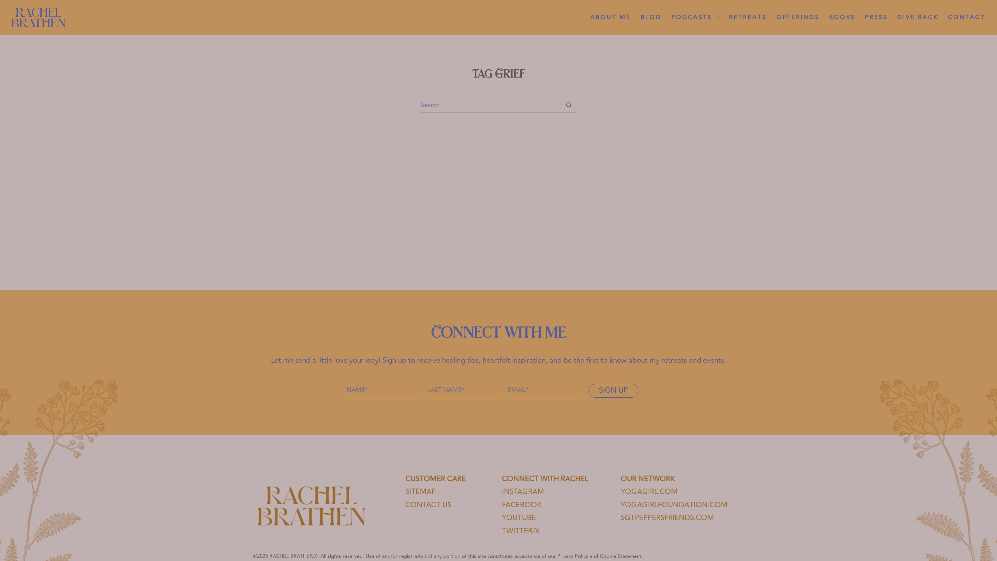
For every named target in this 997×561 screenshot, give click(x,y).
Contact (966, 17)
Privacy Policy (572, 556)
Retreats (748, 17)
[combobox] (491, 105)
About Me (610, 17)
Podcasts (691, 17)
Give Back (917, 17)
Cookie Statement (620, 556)
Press (876, 17)
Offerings (798, 17)
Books (842, 17)
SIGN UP (613, 390)
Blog (651, 17)
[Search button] (568, 105)
